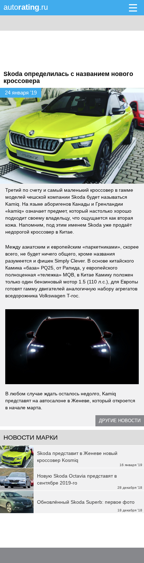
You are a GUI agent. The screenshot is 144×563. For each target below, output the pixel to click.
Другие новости (120, 420)
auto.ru (25, 7)
